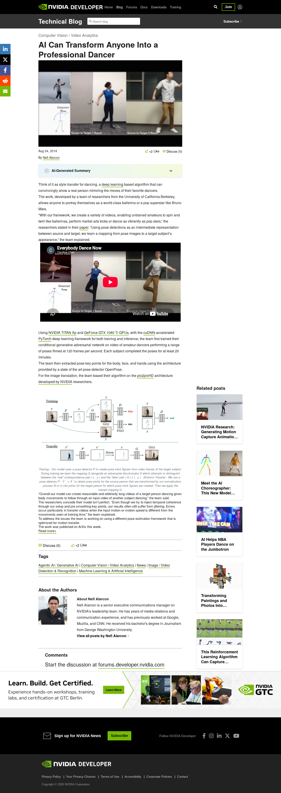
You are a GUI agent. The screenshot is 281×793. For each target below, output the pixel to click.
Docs (144, 7)
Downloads (158, 7)
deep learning (112, 184)
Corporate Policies (159, 776)
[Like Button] (146, 151)
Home (108, 7)
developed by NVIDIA (55, 381)
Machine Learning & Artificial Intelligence (111, 570)
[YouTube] (236, 735)
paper (83, 227)
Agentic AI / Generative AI (58, 565)
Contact (182, 776)
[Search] (215, 7)
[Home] (53, 7)
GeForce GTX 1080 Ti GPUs (106, 332)
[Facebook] (204, 735)
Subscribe (231, 21)
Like (156, 151)
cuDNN (149, 332)
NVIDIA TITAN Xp (62, 332)
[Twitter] (227, 735)
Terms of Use (110, 776)
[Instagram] (211, 735)
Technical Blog (60, 21)
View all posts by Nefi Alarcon (101, 635)
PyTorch (44, 338)
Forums (131, 7)
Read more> (47, 530)
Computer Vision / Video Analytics (68, 35)
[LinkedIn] (219, 735)
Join (228, 7)
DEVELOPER (86, 7)
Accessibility (132, 776)
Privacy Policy (51, 776)
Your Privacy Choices (80, 776)
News (141, 565)
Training (175, 7)
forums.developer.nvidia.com (131, 664)
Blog (119, 7)
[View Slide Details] (140, 689)
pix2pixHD (145, 375)
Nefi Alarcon (51, 157)
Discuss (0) (174, 151)
